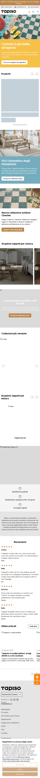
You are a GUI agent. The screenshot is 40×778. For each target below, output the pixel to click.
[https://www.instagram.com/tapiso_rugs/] (14, 700)
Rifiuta (20, 769)
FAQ (2, 730)
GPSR (3, 726)
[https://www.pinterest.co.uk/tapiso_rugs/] (17, 700)
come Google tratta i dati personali (18, 761)
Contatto (4, 733)
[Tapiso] (8, 11)
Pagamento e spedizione (10, 723)
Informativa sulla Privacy (10, 716)
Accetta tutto (20, 774)
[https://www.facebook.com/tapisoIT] (11, 700)
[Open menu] (38, 12)
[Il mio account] (29, 12)
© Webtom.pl (6, 704)
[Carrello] (33, 12)
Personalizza (20, 765)
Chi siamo (4, 712)
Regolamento (6, 719)
